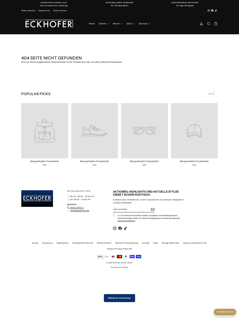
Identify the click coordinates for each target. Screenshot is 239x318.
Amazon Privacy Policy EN (119, 249)
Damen (103, 24)
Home (92, 24)
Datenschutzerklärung (126, 221)
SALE (129, 24)
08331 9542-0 (77, 208)
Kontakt (145, 243)
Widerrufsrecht (28, 11)
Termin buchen (60, 11)
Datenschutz (44, 11)
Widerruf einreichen (119, 298)
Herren (116, 24)
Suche (35, 243)
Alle (211, 94)
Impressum (47, 243)
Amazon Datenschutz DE (195, 243)
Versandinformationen (82, 243)
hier (88, 62)
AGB (155, 243)
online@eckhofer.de (79, 210)
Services (143, 24)
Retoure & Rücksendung (126, 243)
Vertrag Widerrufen (170, 243)
